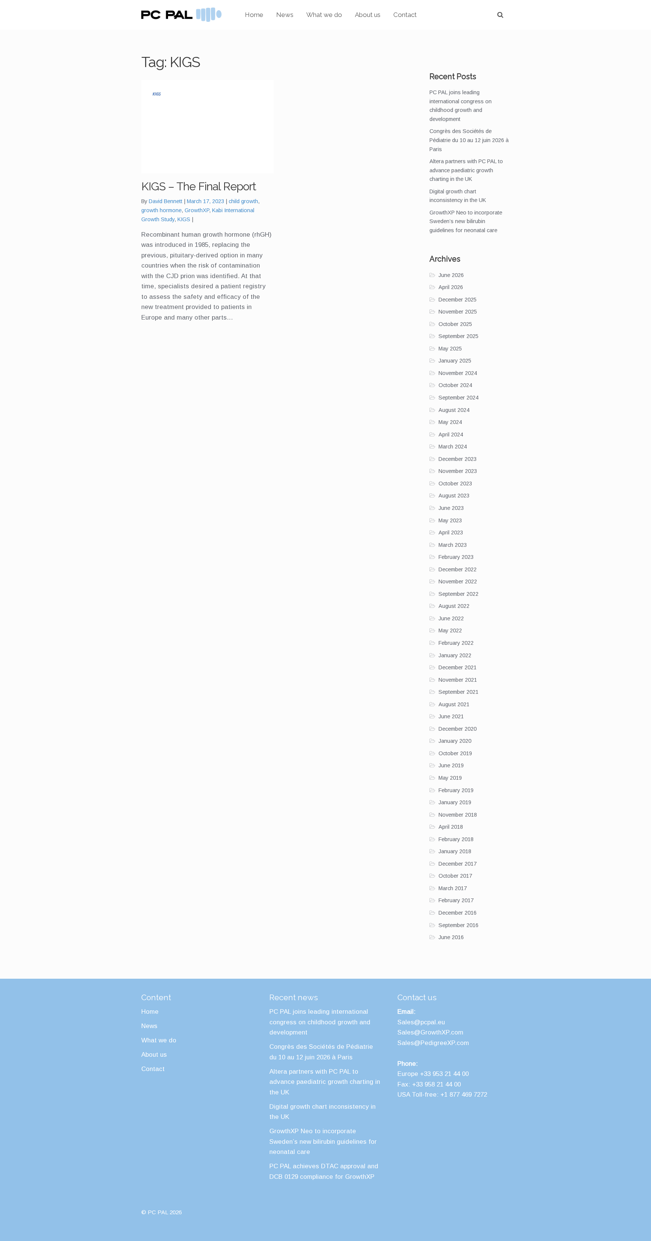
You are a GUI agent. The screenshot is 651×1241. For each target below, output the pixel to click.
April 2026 (451, 287)
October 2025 (455, 324)
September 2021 (458, 692)
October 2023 (455, 483)
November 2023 (458, 471)
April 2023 (451, 532)
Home (254, 14)
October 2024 (455, 385)
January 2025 (455, 361)
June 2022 (451, 618)
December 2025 (458, 300)
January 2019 (455, 802)
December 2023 (458, 459)
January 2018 (455, 851)
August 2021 (454, 704)
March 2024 (453, 447)
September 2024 (458, 398)
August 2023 (454, 496)
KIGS (183, 219)
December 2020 (458, 729)
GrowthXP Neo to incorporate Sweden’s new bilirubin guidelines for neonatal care (465, 221)
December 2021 (458, 667)
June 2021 (451, 716)
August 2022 (454, 606)
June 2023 (451, 508)
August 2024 (454, 410)
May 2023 (450, 520)
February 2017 (456, 900)
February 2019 (456, 790)
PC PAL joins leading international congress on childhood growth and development (319, 1022)
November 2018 (458, 815)
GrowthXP (197, 210)
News (284, 14)
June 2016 (451, 937)
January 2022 (455, 655)
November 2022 (458, 581)
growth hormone (161, 210)
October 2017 (455, 876)
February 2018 (456, 839)
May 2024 (450, 422)
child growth (243, 201)
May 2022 (450, 630)
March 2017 (453, 888)
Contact (405, 14)
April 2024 (451, 435)
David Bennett (165, 201)
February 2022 (456, 643)
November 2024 (458, 373)
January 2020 (455, 741)
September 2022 (458, 594)
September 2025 (458, 336)
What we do (324, 14)
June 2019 (451, 765)
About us (368, 14)
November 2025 (458, 312)
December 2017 (458, 864)
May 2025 (450, 349)
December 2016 (458, 913)
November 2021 (458, 680)
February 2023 (456, 557)
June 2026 (451, 275)
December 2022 (458, 569)
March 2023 (453, 545)
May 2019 (450, 778)
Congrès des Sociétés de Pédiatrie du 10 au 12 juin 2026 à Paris (469, 140)
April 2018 (451, 827)
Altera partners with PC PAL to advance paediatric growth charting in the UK (466, 170)
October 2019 (455, 753)
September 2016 (458, 925)
